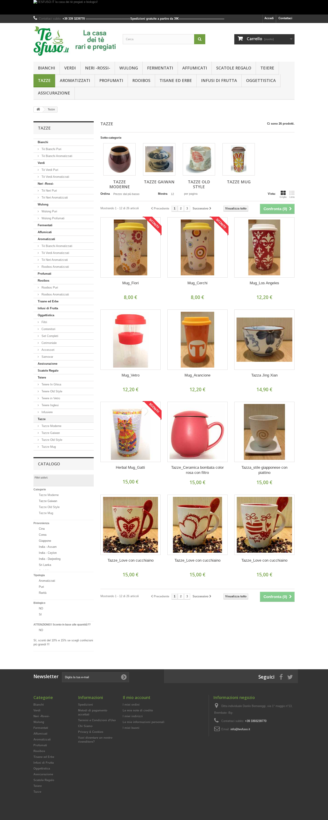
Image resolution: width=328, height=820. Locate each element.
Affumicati (194, 68)
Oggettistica (261, 80)
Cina (42, 528)
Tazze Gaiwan (50, 433)
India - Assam (48, 546)
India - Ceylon (48, 552)
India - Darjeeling (49, 559)
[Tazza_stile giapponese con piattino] (264, 432)
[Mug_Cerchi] (197, 247)
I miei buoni (131, 728)
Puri (41, 586)
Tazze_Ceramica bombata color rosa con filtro (197, 470)
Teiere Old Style (51, 391)
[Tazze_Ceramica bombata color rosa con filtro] (197, 432)
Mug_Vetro (130, 375)
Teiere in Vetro (50, 398)
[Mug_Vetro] (130, 340)
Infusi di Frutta (219, 80)
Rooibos (141, 80)
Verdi (70, 68)
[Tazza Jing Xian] (264, 340)
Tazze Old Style (51, 439)
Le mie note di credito (138, 710)
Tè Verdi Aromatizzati (55, 176)
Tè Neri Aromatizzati (54, 197)
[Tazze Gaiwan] (159, 159)
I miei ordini (131, 704)
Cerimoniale (49, 343)
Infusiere (47, 412)
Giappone (45, 540)
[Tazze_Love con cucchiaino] (130, 525)
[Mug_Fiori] (130, 247)
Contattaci (285, 18)
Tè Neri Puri (49, 190)
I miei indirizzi (133, 716)
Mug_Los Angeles (264, 283)
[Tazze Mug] (238, 159)
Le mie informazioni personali (143, 722)
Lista (292, 197)
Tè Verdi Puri (49, 170)
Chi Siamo (85, 726)
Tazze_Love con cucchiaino (131, 560)
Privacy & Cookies (90, 732)
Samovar (47, 356)
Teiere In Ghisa (51, 384)
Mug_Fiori (130, 283)
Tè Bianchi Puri (51, 149)
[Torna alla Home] (38, 109)
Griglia (283, 197)
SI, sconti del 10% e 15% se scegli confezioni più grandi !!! (63, 642)
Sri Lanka (45, 565)
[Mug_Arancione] (197, 340)
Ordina (105, 193)
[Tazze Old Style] (199, 159)
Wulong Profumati (52, 218)
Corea (42, 534)
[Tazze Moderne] (119, 159)
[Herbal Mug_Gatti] (130, 432)
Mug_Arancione (197, 375)
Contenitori (48, 329)
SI (40, 614)
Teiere (267, 68)
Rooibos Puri (49, 287)
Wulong (128, 68)
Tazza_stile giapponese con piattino (264, 470)
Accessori (47, 349)
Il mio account (136, 697)
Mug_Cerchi (197, 283)
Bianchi (46, 68)
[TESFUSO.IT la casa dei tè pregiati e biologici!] (164, 7)
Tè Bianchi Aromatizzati (56, 156)
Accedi (269, 18)
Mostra (162, 193)
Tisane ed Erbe (176, 80)
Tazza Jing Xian (264, 375)
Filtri (44, 322)
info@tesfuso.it (240, 729)
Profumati (111, 80)
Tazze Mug (48, 446)
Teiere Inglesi (50, 405)
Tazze (44, 80)
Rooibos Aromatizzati (55, 266)
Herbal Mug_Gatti (130, 467)
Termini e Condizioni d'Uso (97, 720)
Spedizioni (85, 704)
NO (41, 608)
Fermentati (160, 68)
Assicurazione (54, 93)
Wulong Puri (49, 211)
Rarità (42, 592)
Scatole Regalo (233, 68)
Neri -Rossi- (97, 68)
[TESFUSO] (74, 41)
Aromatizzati (75, 80)
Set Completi (49, 336)
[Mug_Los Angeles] (264, 247)
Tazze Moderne (51, 426)
